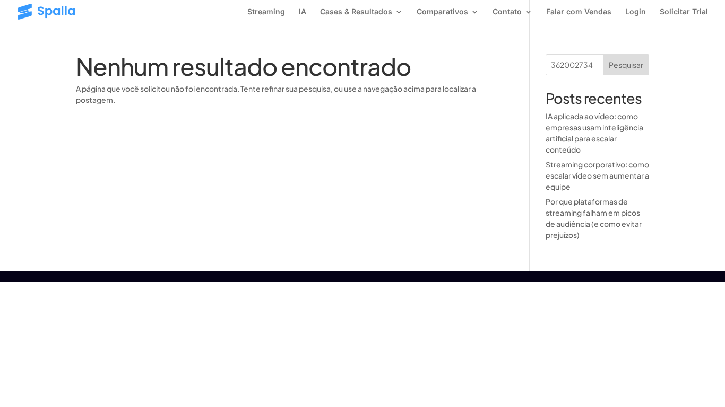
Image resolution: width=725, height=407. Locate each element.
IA (302, 12)
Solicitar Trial (684, 12)
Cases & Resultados (356, 12)
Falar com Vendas (578, 12)
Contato (507, 12)
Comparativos (442, 12)
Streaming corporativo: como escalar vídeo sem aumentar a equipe (597, 175)
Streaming (266, 12)
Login (635, 12)
